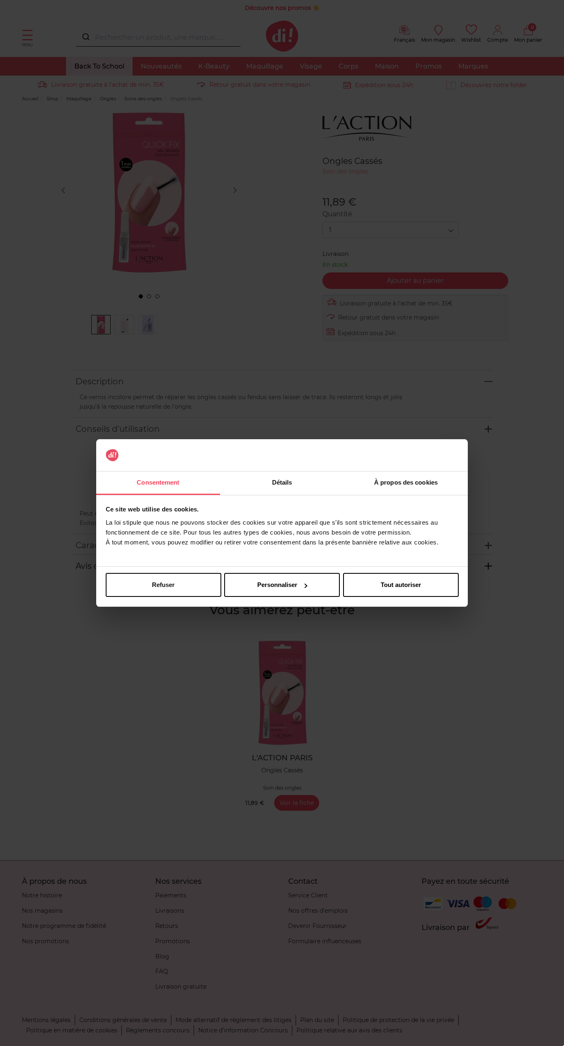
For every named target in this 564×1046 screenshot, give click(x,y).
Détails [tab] (282, 482)
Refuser (163, 584)
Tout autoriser (401, 584)
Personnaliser (277, 584)
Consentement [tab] (158, 482)
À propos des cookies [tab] (406, 482)
